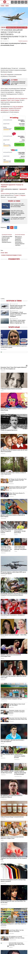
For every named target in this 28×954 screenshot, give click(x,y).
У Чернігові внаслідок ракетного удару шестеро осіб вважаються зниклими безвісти (7, 239)
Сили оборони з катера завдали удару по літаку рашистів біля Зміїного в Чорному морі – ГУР (17, 322)
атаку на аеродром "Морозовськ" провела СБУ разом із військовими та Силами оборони (12, 108)
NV (6, 74)
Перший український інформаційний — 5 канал (5, 2)
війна (6, 252)
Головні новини (5, 193)
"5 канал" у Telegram (19, 195)
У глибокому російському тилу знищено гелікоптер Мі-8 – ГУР (18, 83)
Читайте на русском (22, 40)
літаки (2, 252)
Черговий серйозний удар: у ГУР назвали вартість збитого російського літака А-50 (18, 307)
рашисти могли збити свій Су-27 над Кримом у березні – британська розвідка (18, 205)
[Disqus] (14, 280)
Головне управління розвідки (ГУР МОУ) (11, 255)
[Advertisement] (14, 139)
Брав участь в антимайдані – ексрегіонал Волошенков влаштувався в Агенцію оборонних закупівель (19, 241)
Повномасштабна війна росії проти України (17, 27)
